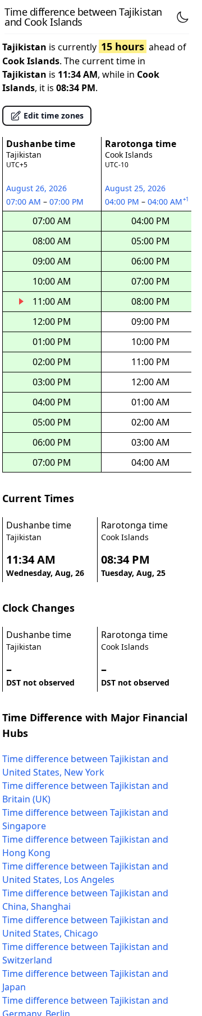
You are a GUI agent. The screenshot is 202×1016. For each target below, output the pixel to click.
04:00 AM (169, 201)
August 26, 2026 (36, 188)
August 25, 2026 (135, 188)
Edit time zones (54, 115)
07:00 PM (67, 201)
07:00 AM (24, 201)
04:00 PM (123, 201)
